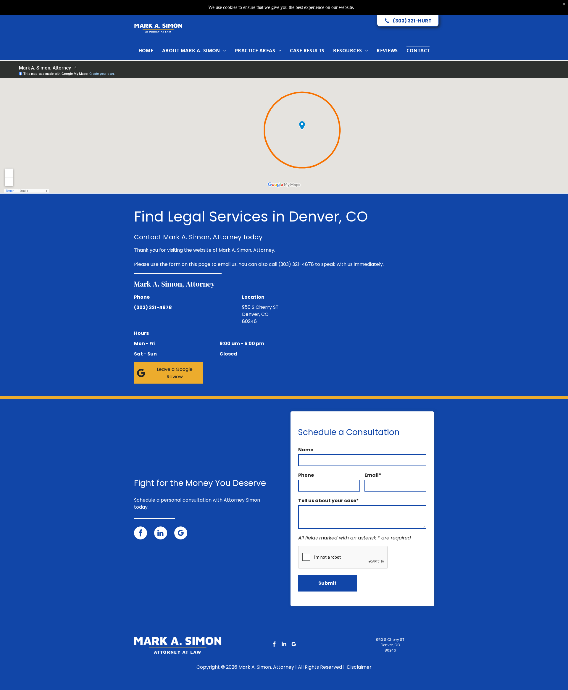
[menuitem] (145, 50)
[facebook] (140, 533)
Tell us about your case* (328, 500)
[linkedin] (160, 533)
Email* (372, 475)
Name (305, 449)
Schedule (144, 500)
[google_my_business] (180, 533)
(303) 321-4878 (296, 264)
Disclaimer (359, 667)
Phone (306, 475)
